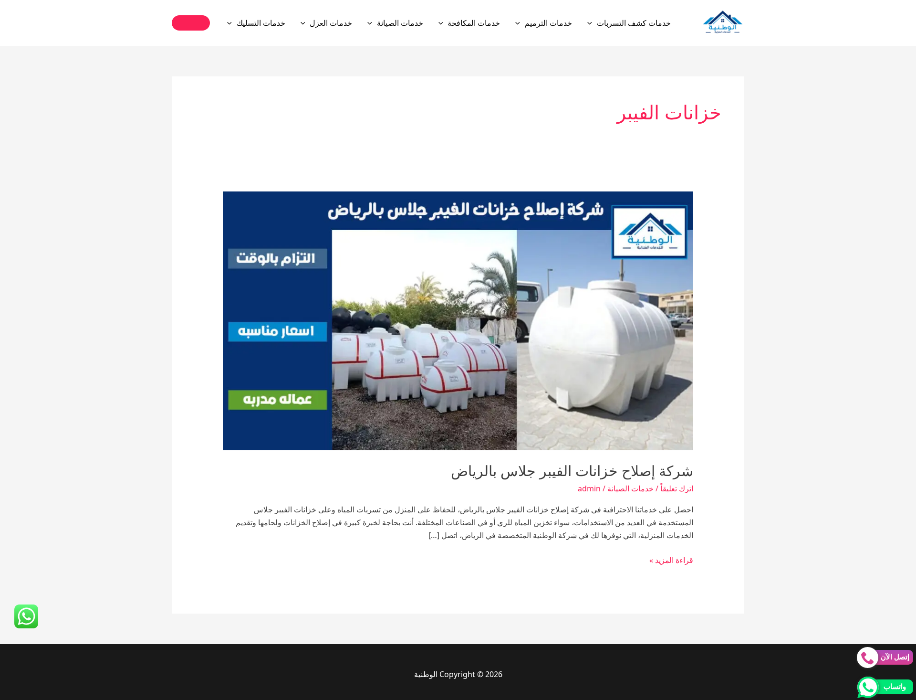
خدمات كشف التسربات (634, 23)
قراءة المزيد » (671, 560)
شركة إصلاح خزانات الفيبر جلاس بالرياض (572, 471)
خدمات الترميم (548, 23)
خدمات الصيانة (400, 23)
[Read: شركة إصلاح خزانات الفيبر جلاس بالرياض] (458, 320)
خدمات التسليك (261, 23)
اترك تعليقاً (676, 488)
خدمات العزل (331, 23)
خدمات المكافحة (474, 23)
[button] (592, 23)
